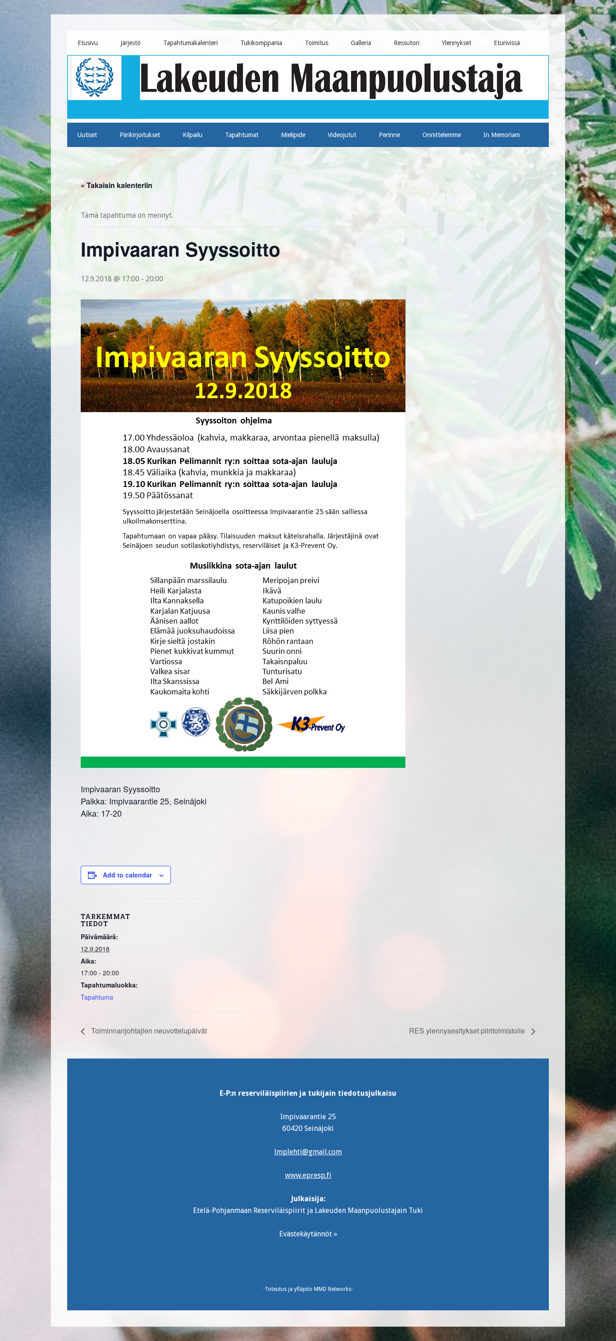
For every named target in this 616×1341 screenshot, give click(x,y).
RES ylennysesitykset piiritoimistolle (468, 1030)
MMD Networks (332, 1289)
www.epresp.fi (308, 1175)
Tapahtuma (97, 996)
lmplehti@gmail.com (308, 1152)
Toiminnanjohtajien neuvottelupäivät (148, 1030)
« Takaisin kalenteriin (116, 185)
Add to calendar (127, 874)
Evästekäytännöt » (308, 1234)
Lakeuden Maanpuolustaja (308, 85)
